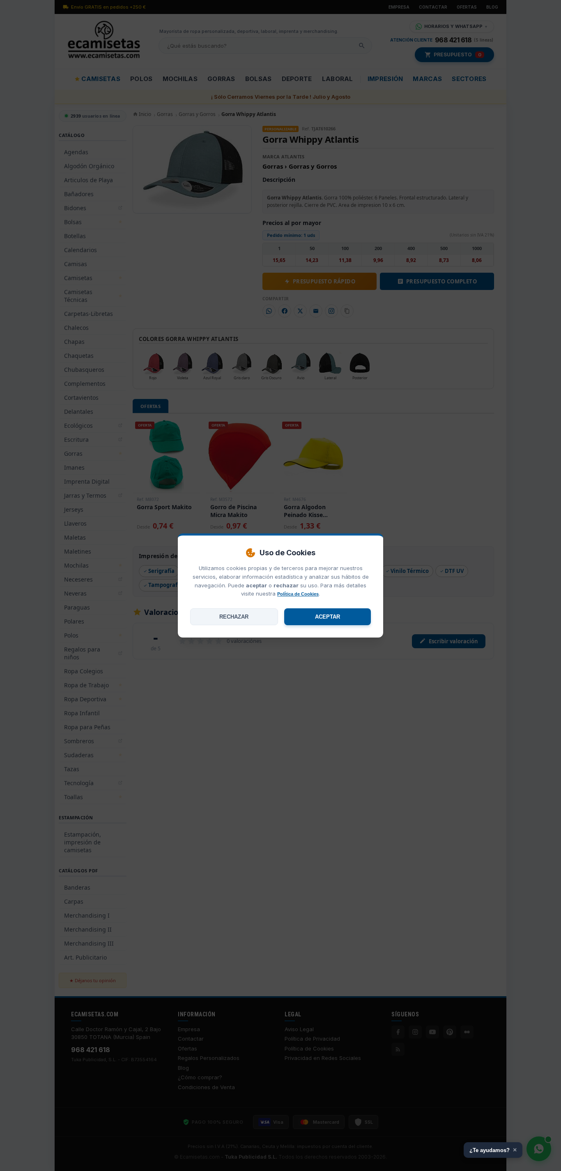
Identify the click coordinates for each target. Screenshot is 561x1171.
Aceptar (327, 617)
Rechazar (233, 617)
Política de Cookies (298, 593)
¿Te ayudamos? (493, 1149)
